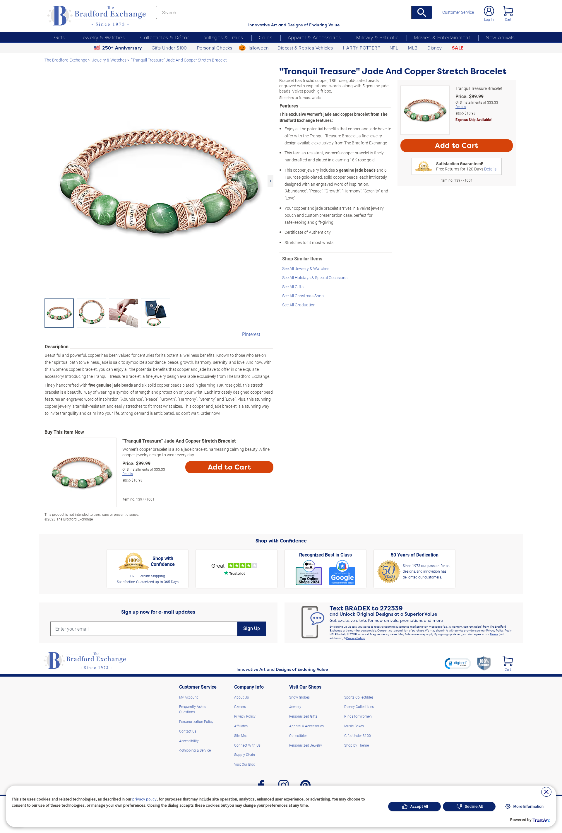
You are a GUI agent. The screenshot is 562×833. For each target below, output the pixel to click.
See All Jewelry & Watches (305, 268)
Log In (489, 19)
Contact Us (187, 731)
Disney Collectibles (359, 706)
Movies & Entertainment (442, 37)
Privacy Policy (355, 638)
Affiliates (241, 725)
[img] (508, 661)
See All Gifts (293, 286)
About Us (241, 697)
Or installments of (143, 471)
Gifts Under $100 (169, 48)
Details (127, 473)
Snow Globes (299, 697)
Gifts (59, 37)
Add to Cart (229, 467)
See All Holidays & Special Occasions (314, 277)
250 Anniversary (122, 48)
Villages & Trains (223, 37)
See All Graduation (299, 305)
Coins (265, 37)
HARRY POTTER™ (361, 48)
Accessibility (189, 740)
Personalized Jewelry (305, 745)
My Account (188, 697)
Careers (240, 706)
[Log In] (489, 11)
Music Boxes (354, 725)
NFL (394, 48)
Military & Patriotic (377, 37)
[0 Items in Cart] (508, 11)
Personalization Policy (196, 721)
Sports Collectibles (358, 697)
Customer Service (458, 12)
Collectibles (298, 735)
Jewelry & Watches (102, 37)
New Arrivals (500, 37)
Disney (434, 48)
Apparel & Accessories (314, 37)
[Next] (270, 181)
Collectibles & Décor (164, 37)
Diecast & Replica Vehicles (305, 48)
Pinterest (251, 334)
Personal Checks (214, 48)
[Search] (422, 12)
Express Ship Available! (473, 119)
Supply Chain (244, 754)
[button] (458, 663)
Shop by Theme (356, 745)
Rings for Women (358, 716)
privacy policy (144, 799)
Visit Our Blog (244, 764)
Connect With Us (247, 745)
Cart (508, 19)
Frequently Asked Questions (192, 709)
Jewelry (295, 706)
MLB (412, 48)
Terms (494, 634)
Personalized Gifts (303, 716)
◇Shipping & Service (195, 750)
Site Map (241, 735)
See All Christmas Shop (303, 295)
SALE (458, 48)
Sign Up (251, 628)
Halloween (257, 48)
